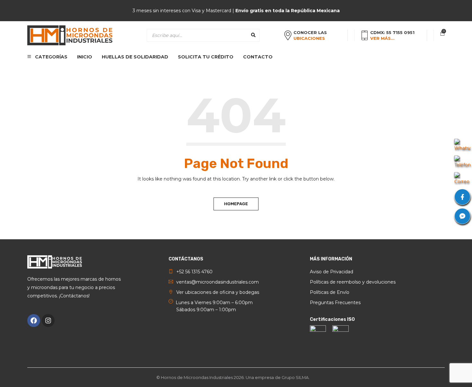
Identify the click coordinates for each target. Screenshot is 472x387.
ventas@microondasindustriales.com (217, 282)
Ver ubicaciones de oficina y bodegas (217, 292)
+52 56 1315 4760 (194, 272)
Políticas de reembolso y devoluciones (353, 282)
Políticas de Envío (329, 292)
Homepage (236, 203)
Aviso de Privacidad (331, 272)
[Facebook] (33, 320)
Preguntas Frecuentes (335, 302)
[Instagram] (48, 320)
